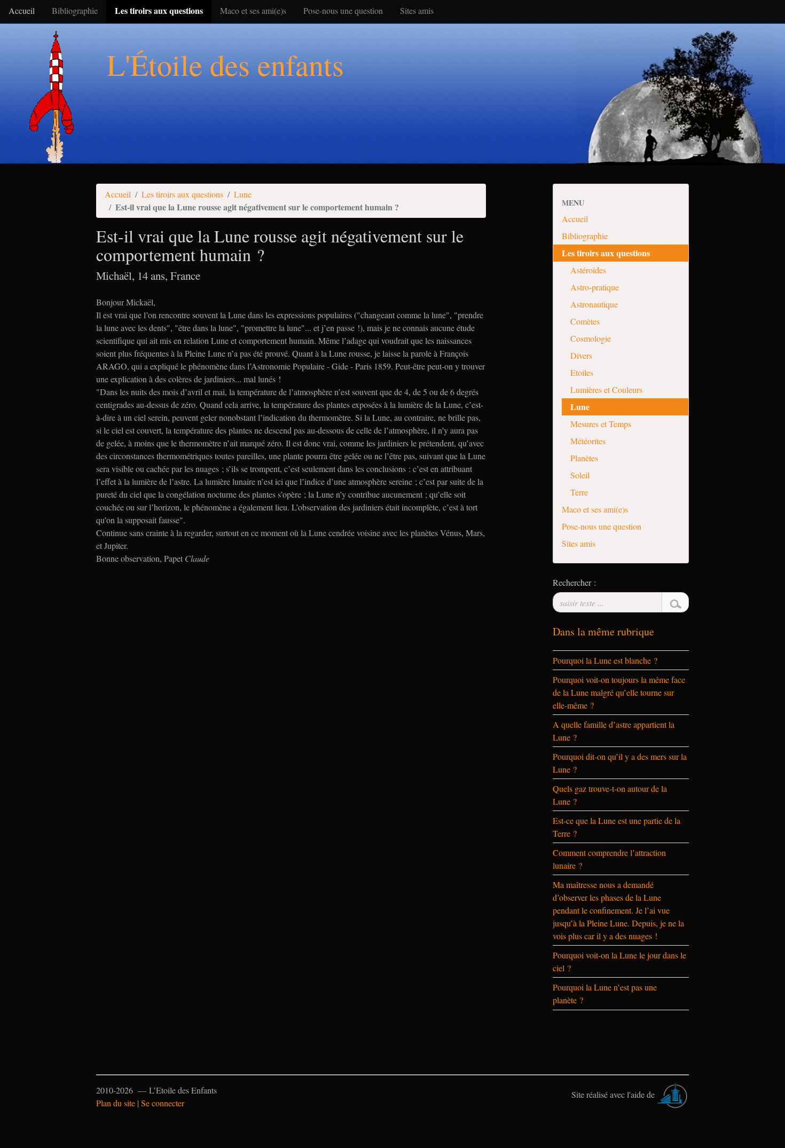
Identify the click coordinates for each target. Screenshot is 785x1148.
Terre (579, 492)
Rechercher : (574, 582)
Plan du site (115, 1102)
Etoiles (581, 372)
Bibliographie (585, 235)
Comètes (585, 321)
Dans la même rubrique (603, 631)
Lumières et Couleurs (606, 389)
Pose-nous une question (601, 526)
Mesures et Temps (600, 423)
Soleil (580, 475)
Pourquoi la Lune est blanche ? (605, 660)
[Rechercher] (675, 602)
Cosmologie (590, 338)
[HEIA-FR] (673, 1094)
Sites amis (578, 543)
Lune (243, 194)
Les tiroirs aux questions (182, 194)
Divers (581, 355)
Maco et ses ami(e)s (595, 509)
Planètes (584, 457)
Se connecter (162, 1102)
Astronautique (594, 304)
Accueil (118, 194)
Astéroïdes (588, 270)
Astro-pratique (594, 287)
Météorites (588, 440)
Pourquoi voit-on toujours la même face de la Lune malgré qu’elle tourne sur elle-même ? (619, 692)
